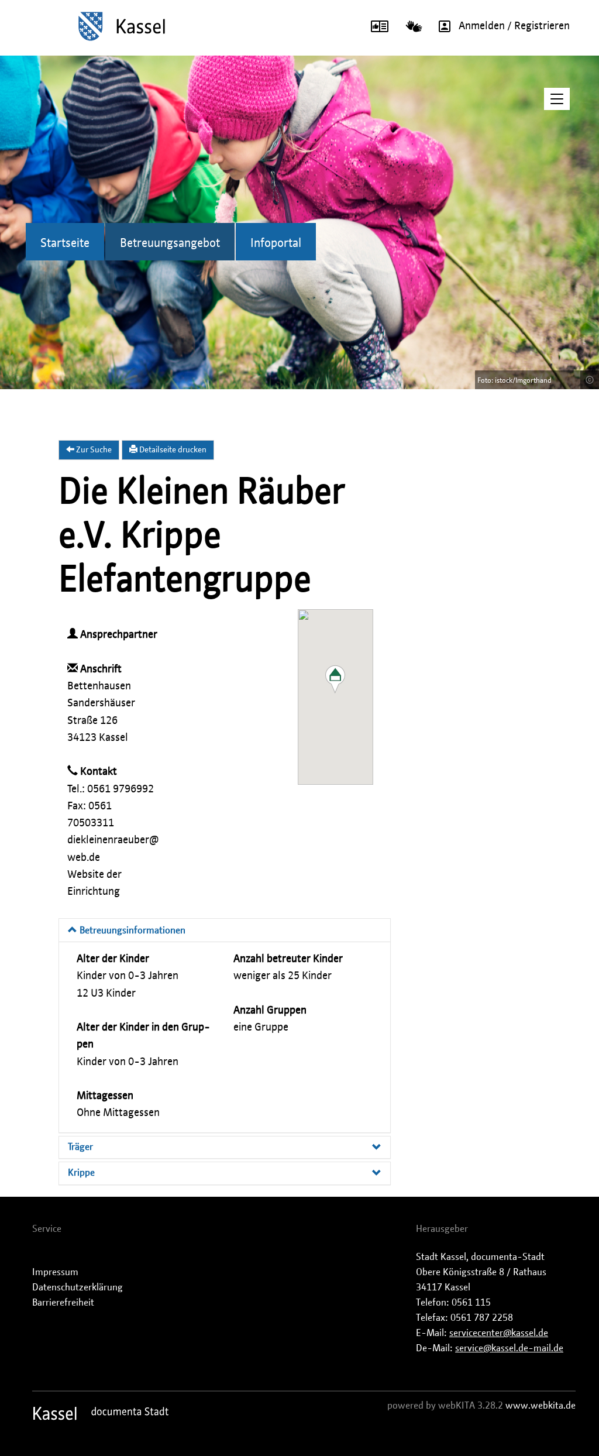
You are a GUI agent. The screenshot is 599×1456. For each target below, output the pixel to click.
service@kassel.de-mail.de (509, 1348)
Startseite (64, 243)
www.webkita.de (540, 1405)
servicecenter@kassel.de (498, 1333)
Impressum (55, 1272)
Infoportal (275, 243)
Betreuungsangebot (170, 243)
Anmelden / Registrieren (514, 26)
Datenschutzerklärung (77, 1287)
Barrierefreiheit (63, 1302)
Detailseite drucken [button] (171, 450)
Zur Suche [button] (93, 450)
